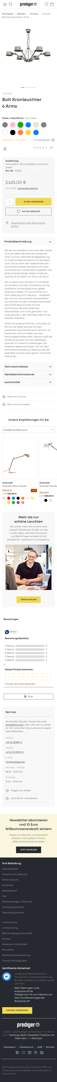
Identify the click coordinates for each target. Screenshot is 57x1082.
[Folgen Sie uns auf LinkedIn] (29, 1052)
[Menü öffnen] (5, 4)
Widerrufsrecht (10, 879)
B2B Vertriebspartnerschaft (17, 933)
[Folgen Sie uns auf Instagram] (23, 1052)
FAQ (4, 896)
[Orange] (22, 498)
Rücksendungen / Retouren (17, 901)
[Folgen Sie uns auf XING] (41, 1052)
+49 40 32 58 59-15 (15, 752)
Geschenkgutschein (13, 912)
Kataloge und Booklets (14, 944)
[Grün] (13, 502)
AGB (40, 1047)
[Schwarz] (18, 498)
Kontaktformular (15, 724)
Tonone (7, 93)
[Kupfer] (22, 502)
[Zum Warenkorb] (52, 4)
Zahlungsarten (10, 868)
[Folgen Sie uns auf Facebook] (17, 1052)
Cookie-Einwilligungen (14, 960)
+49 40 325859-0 (14, 742)
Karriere (6, 938)
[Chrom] (27, 498)
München (37, 1038)
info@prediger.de (15, 762)
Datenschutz (27, 1047)
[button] (28, 850)
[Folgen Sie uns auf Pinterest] (35, 1052)
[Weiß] (4, 502)
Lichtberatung (10, 927)
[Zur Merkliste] (46, 4)
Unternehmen (9, 922)
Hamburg (14, 1035)
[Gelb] (8, 502)
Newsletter (8, 949)
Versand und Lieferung (14, 874)
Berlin (23, 1035)
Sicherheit (7, 885)
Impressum (10, 1047)
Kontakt (50, 1047)
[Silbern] (4, 498)
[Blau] (13, 498)
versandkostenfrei (28, 188)
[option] (5, 125)
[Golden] (32, 498)
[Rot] (8, 498)
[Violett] (18, 502)
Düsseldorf (33, 1035)
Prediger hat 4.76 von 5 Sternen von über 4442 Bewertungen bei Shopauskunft (33, 998)
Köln (24, 1038)
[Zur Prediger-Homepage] (28, 4)
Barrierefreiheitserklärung (16, 955)
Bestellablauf (9, 890)
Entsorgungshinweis (13, 907)
